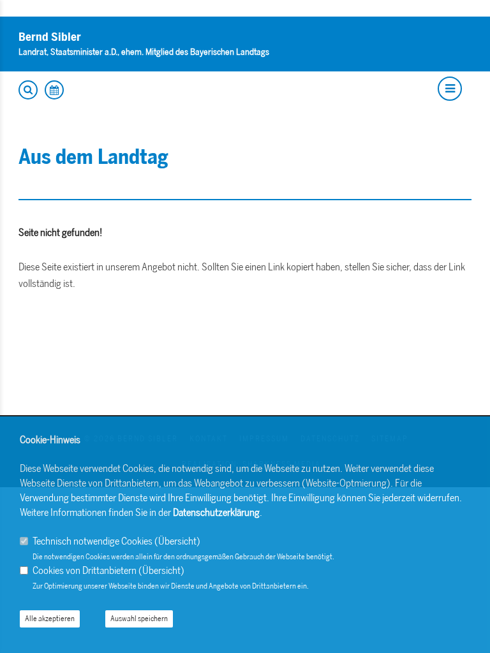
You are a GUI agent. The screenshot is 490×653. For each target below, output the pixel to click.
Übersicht (177, 541)
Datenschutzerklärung (216, 512)
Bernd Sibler (50, 37)
